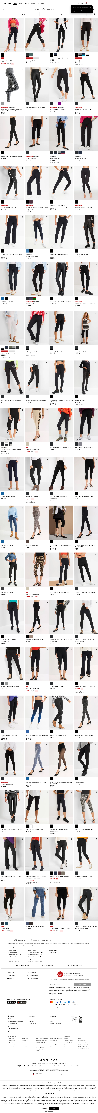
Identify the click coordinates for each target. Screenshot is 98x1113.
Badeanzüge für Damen (83, 1048)
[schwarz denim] (31, 251)
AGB (18, 1066)
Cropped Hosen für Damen (14, 959)
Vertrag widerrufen (61, 1066)
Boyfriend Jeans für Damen (40, 1043)
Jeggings (66, 1038)
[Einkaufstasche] (93, 3)
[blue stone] (2, 298)
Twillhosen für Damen (13, 961)
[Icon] (22, 20)
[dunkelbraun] (31, 923)
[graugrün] (31, 54)
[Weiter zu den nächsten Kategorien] (95, 14)
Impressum (43, 1066)
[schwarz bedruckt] (27, 396)
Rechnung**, (53, 1005)
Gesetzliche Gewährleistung (74, 1066)
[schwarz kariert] (76, 731)
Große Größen (32, 1023)
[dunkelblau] (80, 152)
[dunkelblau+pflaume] (31, 298)
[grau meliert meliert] (80, 444)
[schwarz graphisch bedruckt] (76, 347)
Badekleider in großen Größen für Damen (83, 1045)
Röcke (23, 1043)
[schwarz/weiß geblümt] (76, 826)
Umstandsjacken (54, 1043)
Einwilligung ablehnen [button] (49, 1111)
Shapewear (66, 1047)
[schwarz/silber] (76, 251)
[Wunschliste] (89, 3)
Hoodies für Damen (68, 1040)
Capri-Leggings (53, 952)
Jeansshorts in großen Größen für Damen (41, 1046)
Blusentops (66, 1045)
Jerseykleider (25, 1038)
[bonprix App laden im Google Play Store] (22, 1002)
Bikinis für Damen (82, 1040)
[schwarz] (2, 54)
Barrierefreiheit (51, 1066)
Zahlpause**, (66, 1005)
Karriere (52, 1019)
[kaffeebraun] (59, 873)
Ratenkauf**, (59, 1005)
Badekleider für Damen (83, 1043)
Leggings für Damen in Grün (35, 959)
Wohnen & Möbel (33, 1026)
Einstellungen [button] (44, 1108)
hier (84, 1088)
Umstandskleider (54, 1045)
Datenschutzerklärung (88, 1103)
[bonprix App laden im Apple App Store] (11, 1002)
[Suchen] (78, 3)
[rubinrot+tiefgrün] (34, 298)
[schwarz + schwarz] (51, 152)
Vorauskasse (80, 1005)
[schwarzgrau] (2, 636)
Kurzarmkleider (11, 1045)
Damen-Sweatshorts (13, 952)
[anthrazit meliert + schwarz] (59, 152)
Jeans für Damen (26, 1047)
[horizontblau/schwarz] (27, 731)
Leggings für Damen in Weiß (35, 954)
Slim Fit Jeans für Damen (42, 1038)
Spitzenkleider (11, 1043)
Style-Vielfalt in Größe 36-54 (76, 965)
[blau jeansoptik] (27, 778)
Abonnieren (82, 984)
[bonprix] (7, 3)
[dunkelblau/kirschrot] (63, 152)
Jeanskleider (25, 1045)
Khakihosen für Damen (13, 957)
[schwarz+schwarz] (76, 54)
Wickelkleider (25, 1040)
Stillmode (52, 1047)
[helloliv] (63, 873)
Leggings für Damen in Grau (35, 961)
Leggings (64, 943)
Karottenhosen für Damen (14, 954)
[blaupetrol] (6, 923)
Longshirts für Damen (69, 1043)
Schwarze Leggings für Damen (35, 952)
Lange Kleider (11, 1047)
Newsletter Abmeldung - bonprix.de (77, 992)
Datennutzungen (41, 1085)
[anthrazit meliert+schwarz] (13, 347)
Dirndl (79, 1038)
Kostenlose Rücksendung (22, 965)
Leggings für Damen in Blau (35, 957)
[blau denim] (27, 251)
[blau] (2, 493)
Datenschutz (23, 1066)
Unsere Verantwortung (55, 1023)
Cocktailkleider (11, 1040)
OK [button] (54, 1108)
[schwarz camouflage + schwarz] (76, 396)
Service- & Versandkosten (60, 1063)
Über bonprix (53, 1016)
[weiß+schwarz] (87, 54)
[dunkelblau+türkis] (83, 54)
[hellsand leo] (27, 444)
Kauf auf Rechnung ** (49, 965)
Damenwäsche (32, 1018)
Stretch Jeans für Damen (56, 1038)
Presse (51, 1021)
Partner (10, 1085)
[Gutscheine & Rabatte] (85, 3)
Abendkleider (11, 1038)
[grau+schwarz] (80, 54)
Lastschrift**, (73, 1005)
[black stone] (6, 298)
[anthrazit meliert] (2, 103)
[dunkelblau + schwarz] (55, 54)
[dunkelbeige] (31, 636)
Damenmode (32, 1016)
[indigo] (27, 923)
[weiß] (55, 103)
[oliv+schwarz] (10, 347)
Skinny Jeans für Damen (41, 1040)
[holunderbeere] (59, 103)
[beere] (31, 202)
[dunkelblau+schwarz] (6, 347)
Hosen (35, 945)
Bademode (31, 1021)
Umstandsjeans (53, 1040)
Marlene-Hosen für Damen (40, 1049)
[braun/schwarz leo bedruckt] (27, 541)
